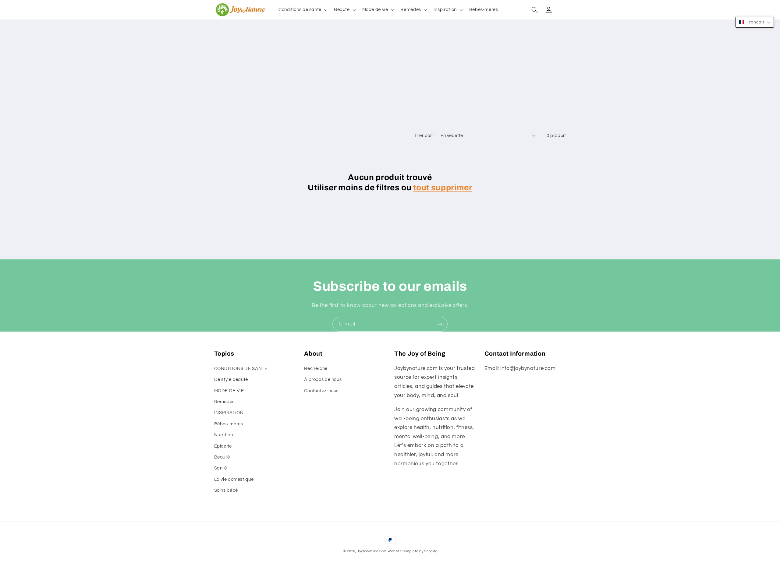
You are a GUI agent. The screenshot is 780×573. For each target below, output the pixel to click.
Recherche (316, 368)
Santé (220, 468)
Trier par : (424, 135)
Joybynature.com (372, 551)
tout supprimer (442, 187)
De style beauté (231, 379)
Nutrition (223, 435)
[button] (302, 9)
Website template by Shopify (412, 551)
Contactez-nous (321, 390)
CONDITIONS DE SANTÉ (241, 368)
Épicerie (223, 446)
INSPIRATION (229, 412)
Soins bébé (226, 490)
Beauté (222, 457)
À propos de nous (323, 379)
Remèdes (224, 401)
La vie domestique (234, 479)
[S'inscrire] (440, 324)
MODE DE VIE (229, 390)
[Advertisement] (390, 83)
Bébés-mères (228, 424)
